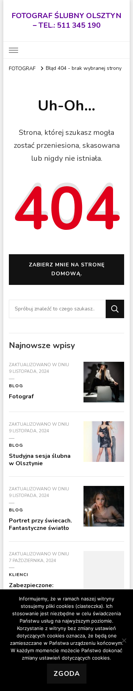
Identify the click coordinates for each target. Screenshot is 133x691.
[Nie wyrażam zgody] (123, 640)
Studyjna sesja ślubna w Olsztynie (40, 459)
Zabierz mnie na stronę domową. (67, 269)
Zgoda (67, 673)
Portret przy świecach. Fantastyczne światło (40, 524)
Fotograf (21, 396)
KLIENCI (18, 575)
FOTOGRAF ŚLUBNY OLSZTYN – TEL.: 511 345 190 (66, 20)
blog (16, 386)
